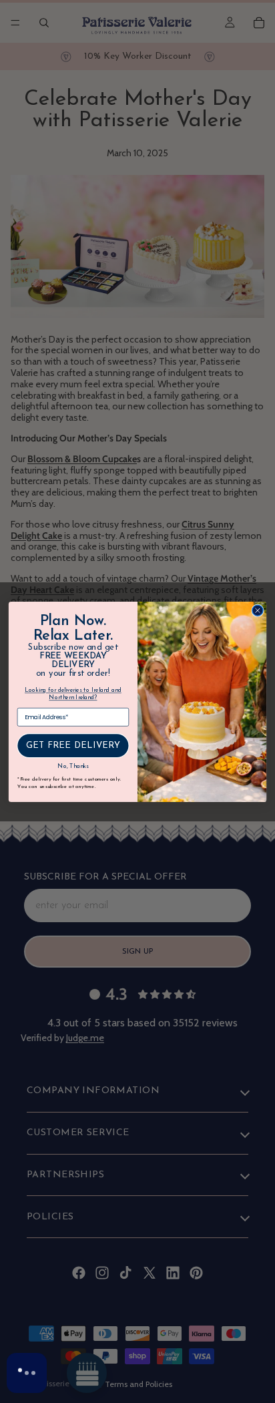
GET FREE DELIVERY (73, 745)
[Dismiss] (132, 1334)
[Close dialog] (257, 610)
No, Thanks (72, 766)
